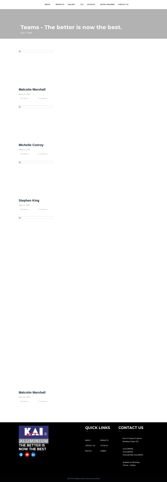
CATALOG (91, 4)
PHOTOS (88, 451)
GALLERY (71, 4)
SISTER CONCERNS (107, 4)
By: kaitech (24, 98)
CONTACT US (123, 4)
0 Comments (42, 98)
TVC (82, 4)
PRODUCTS (60, 4)
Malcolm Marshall (32, 89)
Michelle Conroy (31, 145)
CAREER (103, 451)
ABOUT (48, 4)
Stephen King (29, 200)
